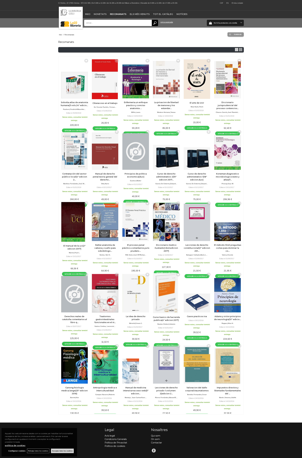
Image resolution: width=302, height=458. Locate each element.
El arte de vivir (197, 103)
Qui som (155, 435)
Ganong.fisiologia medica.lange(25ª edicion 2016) (74, 390)
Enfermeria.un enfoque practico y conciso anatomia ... (136, 105)
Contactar (156, 442)
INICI (87, 14)
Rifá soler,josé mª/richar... (135, 255)
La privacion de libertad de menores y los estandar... (166, 105)
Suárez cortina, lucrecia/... (105, 326)
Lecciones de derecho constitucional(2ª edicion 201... (197, 248)
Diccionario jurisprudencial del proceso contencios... (227, 105)
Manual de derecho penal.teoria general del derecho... (105, 177)
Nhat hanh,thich (197, 107)
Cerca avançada (166, 22)
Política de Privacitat (116, 442)
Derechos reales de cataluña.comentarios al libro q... (74, 319)
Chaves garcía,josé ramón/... (227, 112)
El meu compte (237, 3)
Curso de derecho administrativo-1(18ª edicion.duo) (197, 177)
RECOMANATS (118, 14)
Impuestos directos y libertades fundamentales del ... (227, 390)
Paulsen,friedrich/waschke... (74, 109)
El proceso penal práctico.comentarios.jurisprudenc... (135, 248)
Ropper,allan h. (227, 323)
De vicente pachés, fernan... (105, 107)
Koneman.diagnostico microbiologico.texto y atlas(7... (227, 177)
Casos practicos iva (197, 316)
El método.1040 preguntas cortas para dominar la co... (227, 248)
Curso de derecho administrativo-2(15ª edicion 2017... (166, 177)
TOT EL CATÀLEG (163, 14)
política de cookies (15, 445)
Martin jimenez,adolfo (227, 397)
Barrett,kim (74, 397)
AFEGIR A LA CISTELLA (105, 128)
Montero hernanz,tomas (166, 112)
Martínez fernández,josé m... (74, 184)
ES (227, 3)
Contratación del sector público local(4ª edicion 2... (74, 177)
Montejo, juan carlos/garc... (136, 397)
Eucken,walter (135, 181)
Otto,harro (105, 184)
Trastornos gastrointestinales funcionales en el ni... (105, 319)
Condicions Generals (116, 439)
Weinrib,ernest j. (135, 323)
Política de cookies (115, 446)
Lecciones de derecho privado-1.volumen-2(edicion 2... (166, 390)
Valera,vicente (227, 255)
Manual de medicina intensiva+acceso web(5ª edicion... (135, 390)
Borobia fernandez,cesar (197, 394)
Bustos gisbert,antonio (166, 324)
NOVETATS (100, 14)
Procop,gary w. (228, 184)
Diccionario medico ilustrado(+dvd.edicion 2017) (166, 248)
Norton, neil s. (105, 255)
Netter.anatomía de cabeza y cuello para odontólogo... (105, 248)
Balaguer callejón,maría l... (196, 255)
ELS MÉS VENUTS (140, 14)
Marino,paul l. (74, 253)
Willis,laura (135, 112)
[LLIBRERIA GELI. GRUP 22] (70, 28)
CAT (221, 3)
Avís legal (110, 435)
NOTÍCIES (181, 14)
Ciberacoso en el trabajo (104, 103)
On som (155, 439)
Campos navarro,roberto (105, 394)
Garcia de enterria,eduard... (166, 184)
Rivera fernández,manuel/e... (166, 397)
